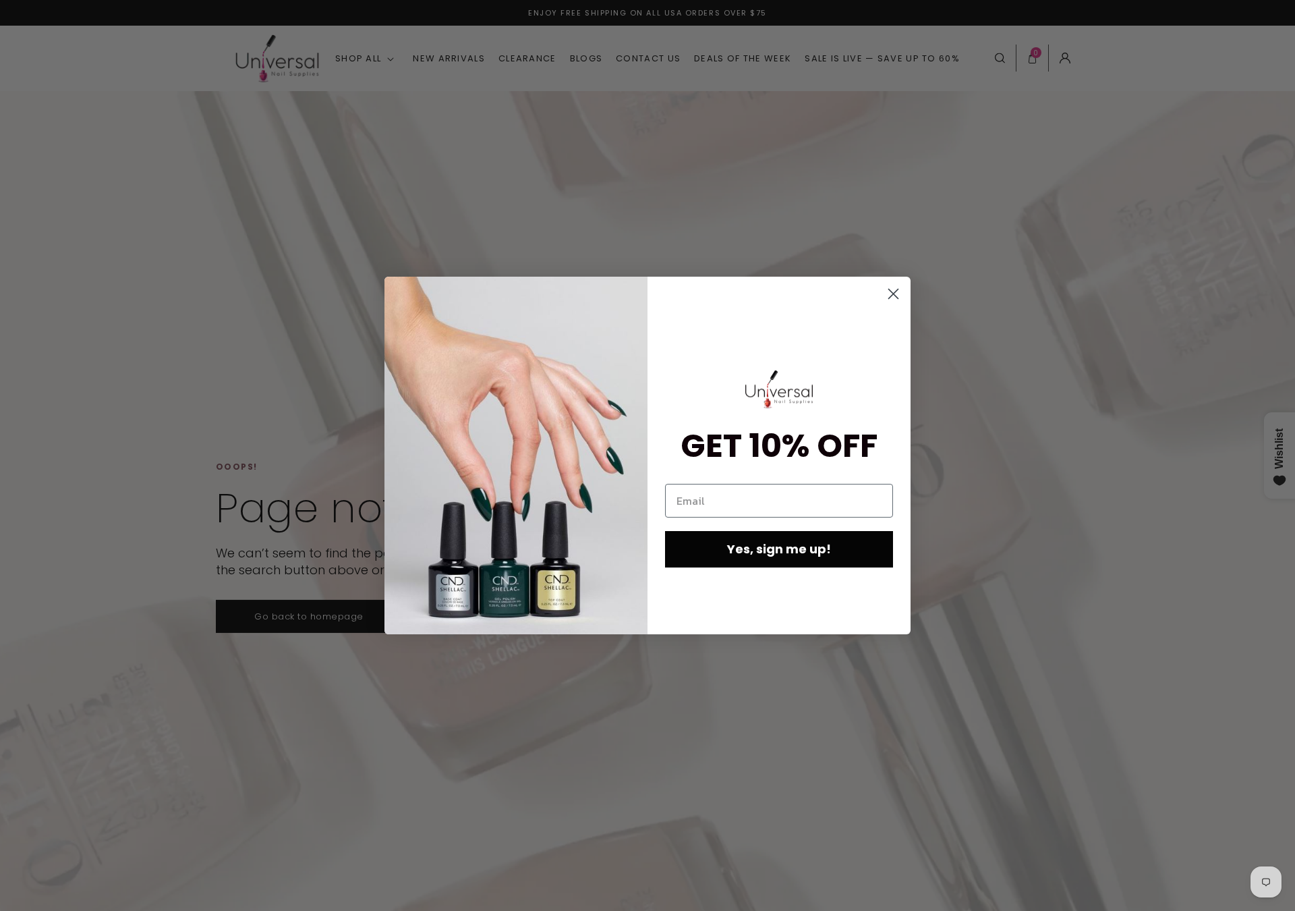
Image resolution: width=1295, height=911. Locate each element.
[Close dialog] (893, 294)
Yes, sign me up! (779, 549)
